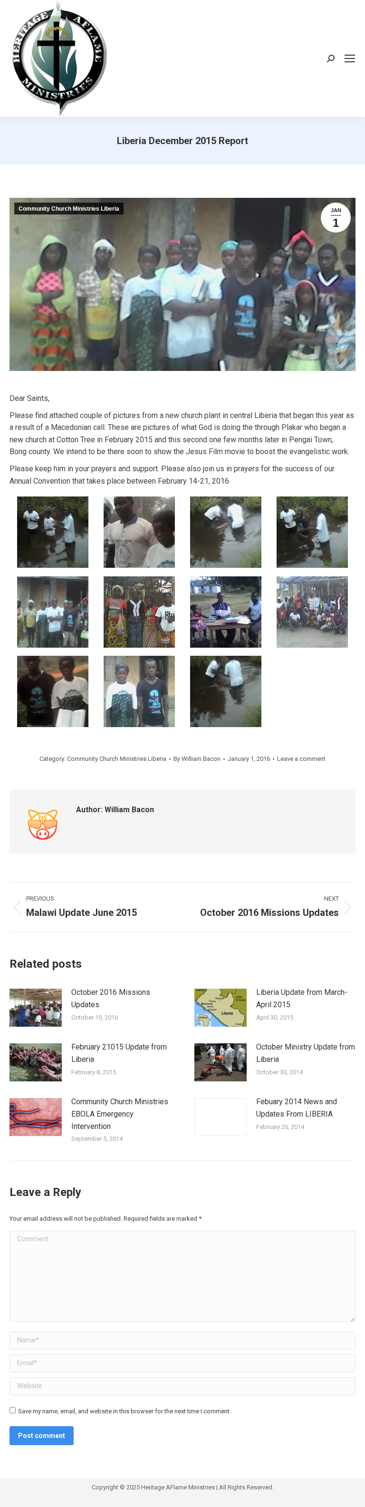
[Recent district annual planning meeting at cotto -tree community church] (312, 612)
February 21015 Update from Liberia (119, 1053)
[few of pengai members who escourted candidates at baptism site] (52, 612)
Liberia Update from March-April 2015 (301, 998)
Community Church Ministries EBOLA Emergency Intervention (119, 1113)
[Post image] (36, 1008)
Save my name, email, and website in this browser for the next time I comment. (124, 1411)
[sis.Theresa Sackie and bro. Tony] (52, 691)
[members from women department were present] (139, 612)
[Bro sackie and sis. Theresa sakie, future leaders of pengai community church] (139, 532)
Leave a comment (301, 758)
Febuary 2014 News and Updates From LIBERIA (296, 1107)
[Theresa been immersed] (225, 691)
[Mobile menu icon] (349, 58)
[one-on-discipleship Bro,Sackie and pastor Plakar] (225, 612)
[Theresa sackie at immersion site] (52, 532)
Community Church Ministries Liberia (69, 208)
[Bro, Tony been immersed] (225, 532)
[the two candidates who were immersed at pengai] (139, 691)
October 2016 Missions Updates (110, 998)
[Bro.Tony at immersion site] (312, 532)
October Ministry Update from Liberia (305, 1053)
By (197, 758)
